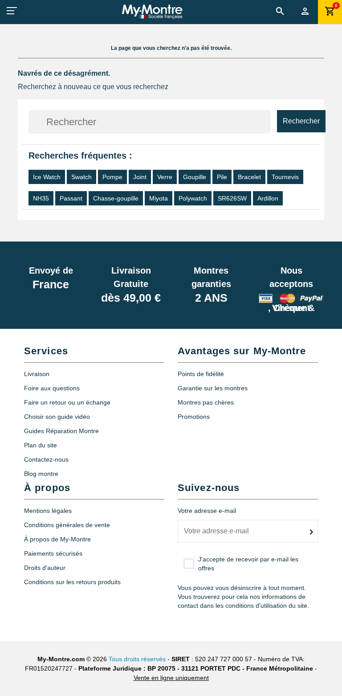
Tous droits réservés (137, 659)
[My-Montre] (152, 11)
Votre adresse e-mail (207, 510)
